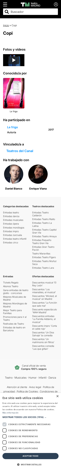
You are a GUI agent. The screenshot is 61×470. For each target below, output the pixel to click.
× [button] (57, 396)
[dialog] (30, 431)
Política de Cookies (27, 391)
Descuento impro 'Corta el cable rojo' (44, 327)
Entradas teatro (11, 212)
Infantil (43, 377)
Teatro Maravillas (41, 253)
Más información (10, 412)
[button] (30, 417)
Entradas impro (11, 231)
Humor (32, 377)
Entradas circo (10, 242)
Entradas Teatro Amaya (44, 236)
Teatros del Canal (19, 151)
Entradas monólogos (13, 227)
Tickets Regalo (10, 282)
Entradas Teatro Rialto (43, 219)
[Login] (56, 4)
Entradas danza (11, 216)
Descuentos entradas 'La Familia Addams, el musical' (44, 319)
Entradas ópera (11, 223)
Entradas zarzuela (12, 235)
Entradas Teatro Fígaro (44, 257)
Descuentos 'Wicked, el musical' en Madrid (44, 297)
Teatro (9, 377)
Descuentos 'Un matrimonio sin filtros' (43, 340)
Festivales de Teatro (13, 323)
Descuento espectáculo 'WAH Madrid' (44, 311)
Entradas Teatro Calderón (40, 214)
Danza (52, 377)
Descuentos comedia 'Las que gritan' (43, 347)
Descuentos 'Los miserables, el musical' (44, 291)
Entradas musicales (13, 220)
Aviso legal (35, 387)
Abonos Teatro (10, 286)
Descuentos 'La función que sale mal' (44, 304)
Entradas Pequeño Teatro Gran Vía (41, 241)
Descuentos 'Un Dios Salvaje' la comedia (43, 334)
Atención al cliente (17, 387)
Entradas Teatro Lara (43, 267)
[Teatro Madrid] (30, 4)
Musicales (20, 377)
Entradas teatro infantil (14, 238)
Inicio (6, 25)
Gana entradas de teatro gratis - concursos (15, 291)
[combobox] (33, 12)
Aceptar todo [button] (31, 456)
